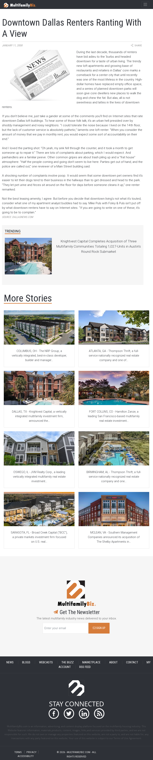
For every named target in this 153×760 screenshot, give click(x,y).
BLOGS (26, 662)
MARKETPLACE (91, 662)
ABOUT (113, 662)
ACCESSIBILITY (26, 755)
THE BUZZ (67, 662)
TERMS (18, 751)
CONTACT (132, 662)
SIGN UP (100, 628)
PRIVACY (31, 751)
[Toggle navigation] (145, 5)
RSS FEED (85, 667)
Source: (17, 217)
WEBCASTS (46, 662)
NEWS (10, 662)
